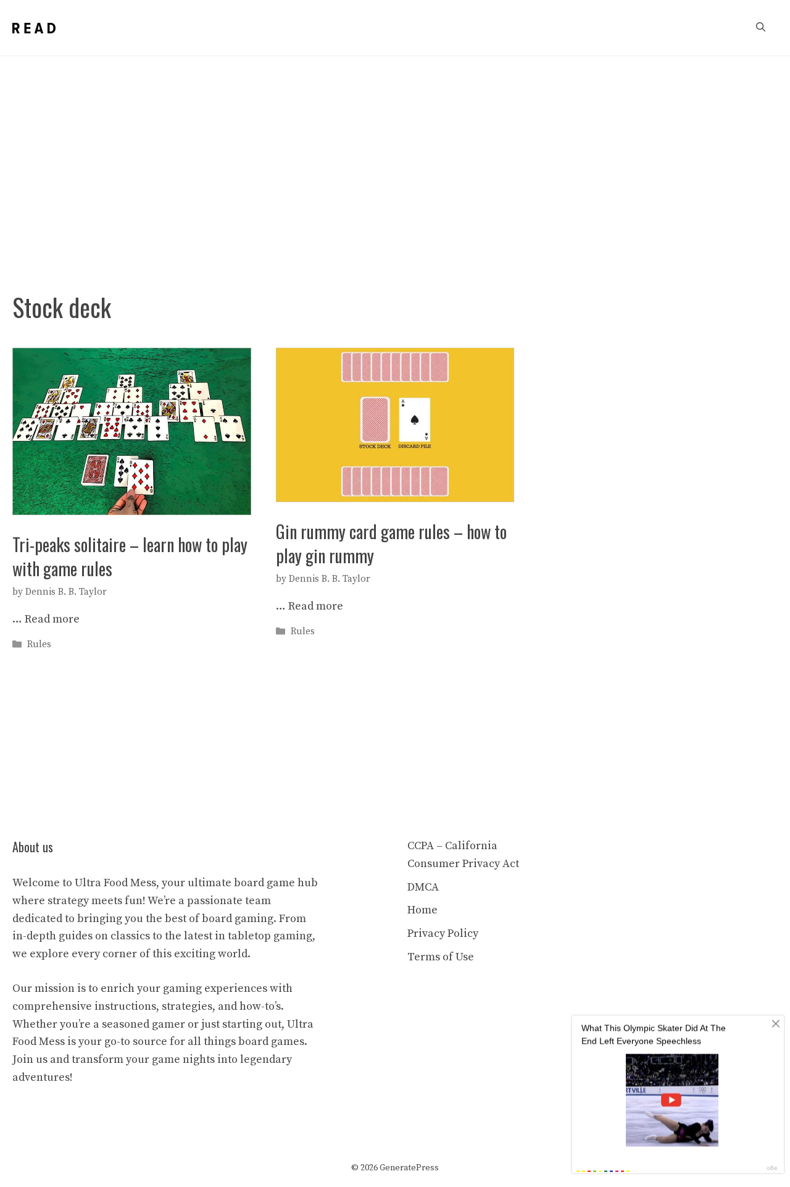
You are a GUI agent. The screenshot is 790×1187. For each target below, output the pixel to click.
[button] (761, 28)
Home (422, 910)
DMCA (423, 887)
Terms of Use (440, 957)
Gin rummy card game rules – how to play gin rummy (391, 543)
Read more (52, 619)
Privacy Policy (442, 933)
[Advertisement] (395, 148)
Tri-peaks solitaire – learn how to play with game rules (129, 556)
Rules (39, 644)
